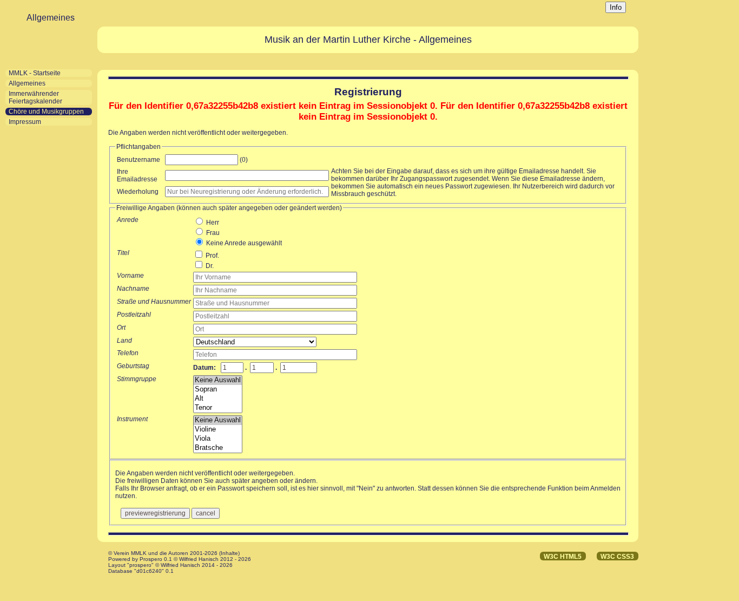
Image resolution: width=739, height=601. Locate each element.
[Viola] (218, 438)
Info (616, 7)
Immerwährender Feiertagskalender (35, 97)
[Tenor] (218, 408)
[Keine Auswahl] (218, 380)
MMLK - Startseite (35, 73)
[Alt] (218, 398)
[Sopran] (218, 389)
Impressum (25, 122)
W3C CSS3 (617, 556)
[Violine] (218, 429)
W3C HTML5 (563, 556)
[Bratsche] (218, 448)
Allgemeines (27, 83)
